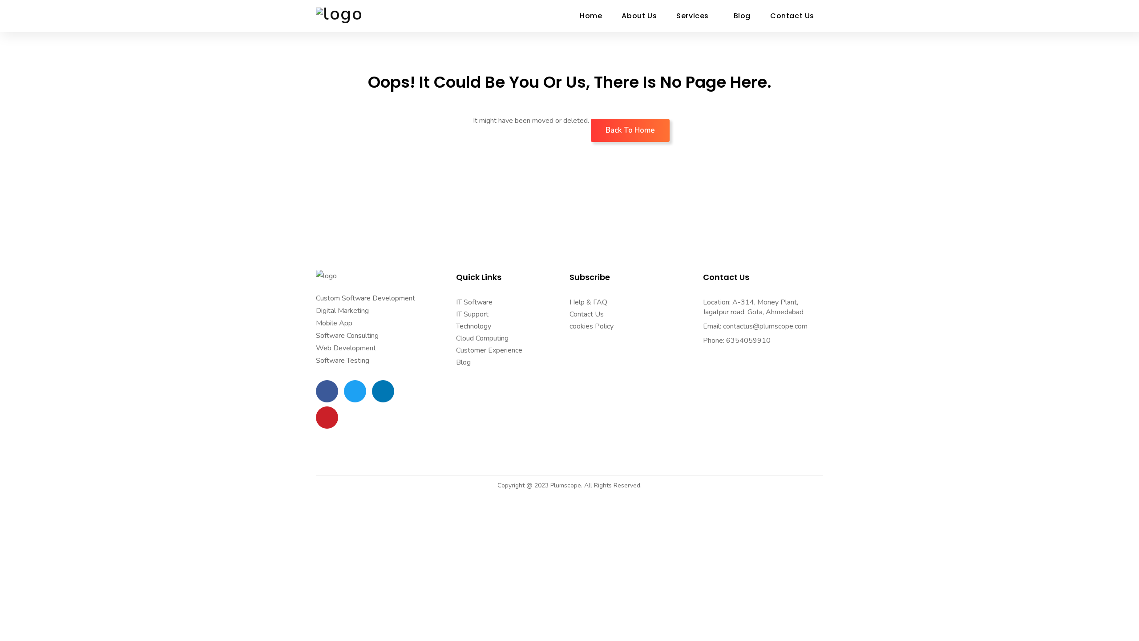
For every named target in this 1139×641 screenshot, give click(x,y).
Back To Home (630, 130)
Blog (463, 362)
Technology (473, 326)
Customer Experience (489, 350)
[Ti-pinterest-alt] (327, 417)
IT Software (474, 302)
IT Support (472, 314)
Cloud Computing (482, 338)
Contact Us (587, 314)
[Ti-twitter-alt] (355, 391)
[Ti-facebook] (327, 391)
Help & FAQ (588, 302)
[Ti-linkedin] (383, 391)
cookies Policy (592, 326)
